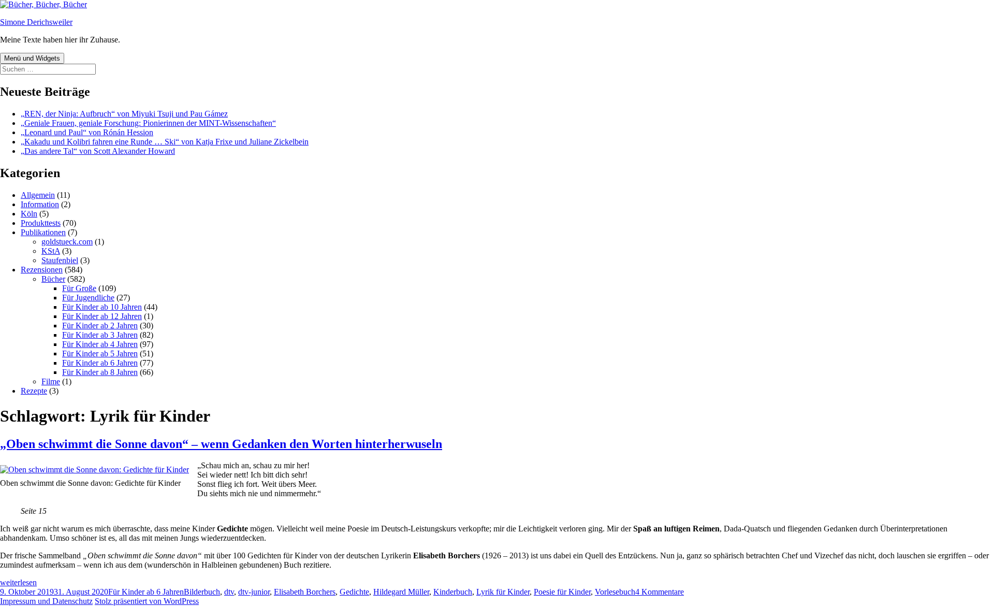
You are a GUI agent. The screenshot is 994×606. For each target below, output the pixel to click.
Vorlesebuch (615, 591)
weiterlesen (18, 582)
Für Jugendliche (88, 297)
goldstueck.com (67, 241)
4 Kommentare (659, 591)
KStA (50, 251)
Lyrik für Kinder (503, 591)
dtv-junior (254, 591)
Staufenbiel (59, 260)
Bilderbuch (202, 591)
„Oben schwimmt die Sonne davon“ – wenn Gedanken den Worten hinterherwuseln (221, 444)
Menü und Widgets (32, 58)
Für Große (79, 288)
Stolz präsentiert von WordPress (147, 601)
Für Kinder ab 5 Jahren (100, 353)
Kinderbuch (452, 591)
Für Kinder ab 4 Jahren (100, 344)
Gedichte (354, 591)
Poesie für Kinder (562, 591)
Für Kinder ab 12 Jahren (102, 316)
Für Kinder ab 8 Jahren (100, 372)
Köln (29, 213)
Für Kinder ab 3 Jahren (100, 334)
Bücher (53, 279)
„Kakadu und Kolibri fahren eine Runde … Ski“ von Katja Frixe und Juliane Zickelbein (165, 141)
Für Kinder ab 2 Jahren (100, 325)
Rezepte (34, 390)
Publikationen (43, 232)
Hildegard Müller (401, 591)
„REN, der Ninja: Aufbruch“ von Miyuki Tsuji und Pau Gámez (124, 113)
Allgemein (38, 195)
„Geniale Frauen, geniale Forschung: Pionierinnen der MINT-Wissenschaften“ (148, 123)
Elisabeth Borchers (304, 591)
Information (40, 204)
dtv (229, 591)
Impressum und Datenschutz (46, 601)
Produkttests (41, 223)
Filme (50, 381)
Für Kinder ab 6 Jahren (100, 362)
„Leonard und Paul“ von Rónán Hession (87, 132)
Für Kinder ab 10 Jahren (102, 306)
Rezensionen (42, 269)
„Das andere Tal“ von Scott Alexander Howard (98, 151)
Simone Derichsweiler (36, 22)
